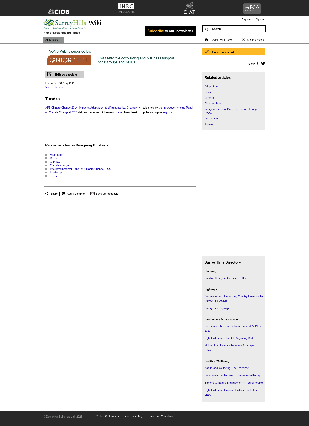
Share (54, 193)
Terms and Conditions (160, 416)
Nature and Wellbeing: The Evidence (227, 368)
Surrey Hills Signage (217, 308)
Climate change (59, 165)
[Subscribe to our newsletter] (164, 35)
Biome (54, 158)
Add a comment (76, 193)
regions (167, 112)
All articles (51, 39)
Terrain (54, 176)
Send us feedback (107, 193)
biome (118, 112)
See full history (54, 87)
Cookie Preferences (108, 416)
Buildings (100, 145)
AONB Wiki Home (222, 40)
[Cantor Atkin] (119, 65)
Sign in (260, 19)
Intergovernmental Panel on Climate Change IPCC (80, 168)
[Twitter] (262, 63)
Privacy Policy (133, 416)
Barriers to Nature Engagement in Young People (234, 382)
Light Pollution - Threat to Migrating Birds (229, 338)
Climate (54, 161)
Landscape (56, 172)
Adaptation (56, 154)
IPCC (73, 112)
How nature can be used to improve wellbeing (232, 375)
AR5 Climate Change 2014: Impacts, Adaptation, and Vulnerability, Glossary (91, 107)
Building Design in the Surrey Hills (225, 278)
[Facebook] (257, 63)
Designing (84, 145)
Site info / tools (255, 39)
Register (246, 19)
